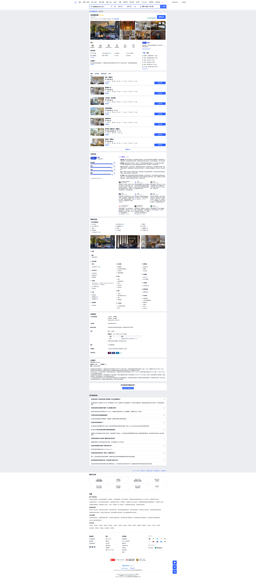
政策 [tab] (110, 73)
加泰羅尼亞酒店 (149, 470)
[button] (162, 2)
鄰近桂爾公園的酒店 (134, 509)
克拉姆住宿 (94, 15)
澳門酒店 (134, 525)
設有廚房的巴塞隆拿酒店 (114, 517)
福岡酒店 (144, 525)
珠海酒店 (101, 525)
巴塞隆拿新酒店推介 (93, 517)
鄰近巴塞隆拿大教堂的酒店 (116, 512)
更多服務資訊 (92, 543)
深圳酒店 (91, 525)
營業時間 (94, 277)
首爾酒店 (139, 525)
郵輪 (120, 2)
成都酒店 (97, 528)
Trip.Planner (144, 2)
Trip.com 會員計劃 (125, 541)
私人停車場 (94, 226)
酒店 (138, 470)
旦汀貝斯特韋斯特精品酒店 (103, 502)
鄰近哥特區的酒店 (113, 509)
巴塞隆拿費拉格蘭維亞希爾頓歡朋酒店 (146, 502)
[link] (175, 2)
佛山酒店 (158, 525)
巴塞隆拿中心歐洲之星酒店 (131, 502)
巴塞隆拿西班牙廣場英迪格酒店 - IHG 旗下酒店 (139, 499)
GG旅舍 (110, 504)
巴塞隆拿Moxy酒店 (159, 502)
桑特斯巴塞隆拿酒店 (103, 499)
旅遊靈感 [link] (151, 2)
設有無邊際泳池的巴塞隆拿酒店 (140, 517)
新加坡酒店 (107, 528)
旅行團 (137, 2)
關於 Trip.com (108, 538)
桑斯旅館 (110, 499)
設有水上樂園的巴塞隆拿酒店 (95, 520)
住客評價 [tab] (97, 73)
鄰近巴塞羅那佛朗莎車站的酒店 (129, 512)
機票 (80, 2)
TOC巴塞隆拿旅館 (116, 499)
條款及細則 (108, 545)
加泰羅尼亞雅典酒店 (93, 499)
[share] (175, 567)
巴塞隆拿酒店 (157, 470)
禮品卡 (115, 2)
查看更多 (92, 64)
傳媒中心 (107, 541)
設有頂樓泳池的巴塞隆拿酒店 (127, 517)
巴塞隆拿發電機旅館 (93, 504)
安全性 (123, 552)
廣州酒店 (110, 525)
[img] (105, 30)
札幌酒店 (102, 528)
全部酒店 (124, 547)
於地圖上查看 (145, 68)
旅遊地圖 (158, 2)
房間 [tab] (91, 73)
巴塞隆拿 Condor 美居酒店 (118, 504)
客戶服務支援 (92, 538)
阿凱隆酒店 (123, 502)
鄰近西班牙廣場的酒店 (105, 512)
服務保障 (91, 541)
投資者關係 (124, 538)
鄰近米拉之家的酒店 (93, 509)
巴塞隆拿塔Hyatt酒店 (103, 504)
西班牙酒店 (142, 470)
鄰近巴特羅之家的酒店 (103, 509)
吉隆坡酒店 (91, 528)
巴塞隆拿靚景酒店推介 (103, 517)
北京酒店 (149, 525)
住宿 (75, 2)
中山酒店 (153, 525)
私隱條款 (107, 547)
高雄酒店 (112, 528)
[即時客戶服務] (175, 572)
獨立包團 (132, 2)
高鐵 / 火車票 (86, 2)
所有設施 (92, 57)
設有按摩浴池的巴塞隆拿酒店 (154, 517)
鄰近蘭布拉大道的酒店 (144, 509)
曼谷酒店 (125, 525)
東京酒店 (105, 525)
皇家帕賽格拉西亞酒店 (114, 502)
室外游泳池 (119, 224)
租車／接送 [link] (94, 2)
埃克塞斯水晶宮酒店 (140, 504)
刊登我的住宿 (125, 545)
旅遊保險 (125, 2)
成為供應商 (124, 549)
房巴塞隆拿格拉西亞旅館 (130, 504)
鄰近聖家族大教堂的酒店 (94, 512)
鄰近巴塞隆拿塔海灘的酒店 (123, 509)
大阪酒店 (129, 525)
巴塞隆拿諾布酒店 (93, 502)
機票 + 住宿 (109, 2)
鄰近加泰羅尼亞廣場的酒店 (155, 509)
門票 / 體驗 (101, 2)
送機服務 (144, 228)
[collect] (175, 563)
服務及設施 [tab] (103, 73)
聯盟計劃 (124, 543)
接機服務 (119, 226)
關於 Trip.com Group (110, 549)
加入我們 (107, 543)
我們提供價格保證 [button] (152, 18)
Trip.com (134, 470)
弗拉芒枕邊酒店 (124, 499)
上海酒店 (120, 525)
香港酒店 (96, 525)
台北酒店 (115, 525)
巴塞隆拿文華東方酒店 (154, 499)
